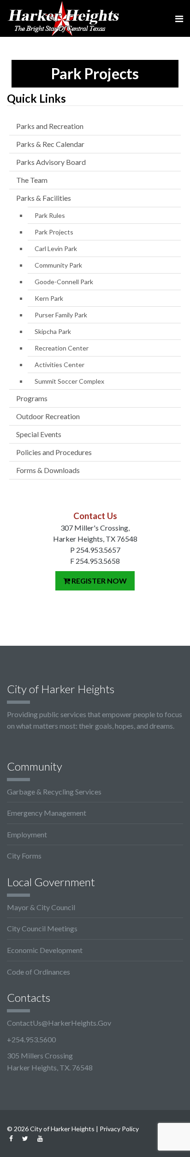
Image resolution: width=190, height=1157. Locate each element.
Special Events (38, 434)
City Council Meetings (42, 928)
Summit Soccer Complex (69, 381)
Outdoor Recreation (48, 416)
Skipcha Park (53, 331)
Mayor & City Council (41, 907)
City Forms (24, 855)
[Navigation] (179, 18)
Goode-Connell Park (64, 282)
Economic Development (45, 950)
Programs (32, 398)
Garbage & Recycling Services (54, 791)
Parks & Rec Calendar (50, 144)
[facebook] (11, 1138)
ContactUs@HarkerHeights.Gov (59, 1022)
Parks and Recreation (49, 126)
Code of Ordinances (38, 971)
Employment (27, 834)
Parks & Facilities (43, 197)
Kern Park (49, 298)
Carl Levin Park (56, 248)
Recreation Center (62, 348)
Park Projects (54, 232)
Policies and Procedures (54, 452)
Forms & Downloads (48, 470)
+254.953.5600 (31, 1039)
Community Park (58, 265)
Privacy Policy (119, 1129)
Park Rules (50, 215)
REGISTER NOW (98, 580)
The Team (32, 179)
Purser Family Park (61, 315)
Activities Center (59, 364)
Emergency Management (46, 812)
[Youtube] (40, 1138)
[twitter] (25, 1138)
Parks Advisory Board (51, 162)
